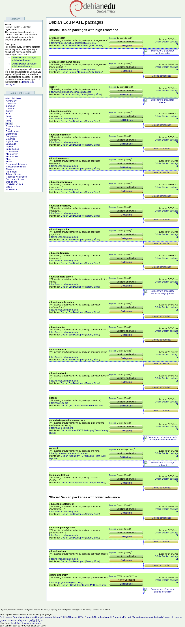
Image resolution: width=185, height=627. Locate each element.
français (40, 617)
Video (9, 187)
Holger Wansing (97, 482)
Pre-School (11, 172)
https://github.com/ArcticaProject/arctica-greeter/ (72, 43)
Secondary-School (15, 179)
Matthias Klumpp (98, 585)
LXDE (9, 118)
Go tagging (126, 45)
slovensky (170, 617)
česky (3, 617)
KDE (8, 113)
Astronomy (11, 101)
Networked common (16, 166)
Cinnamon (11, 108)
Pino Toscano (96, 405)
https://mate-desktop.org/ (61, 428)
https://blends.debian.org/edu (63, 118)
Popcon (112, 38)
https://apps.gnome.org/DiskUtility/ (66, 582)
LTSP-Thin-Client (14, 184)
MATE (9, 123)
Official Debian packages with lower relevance (24, 65)
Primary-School (13, 174)
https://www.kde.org (58, 403)
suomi (33, 617)
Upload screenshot (161, 76)
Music (9, 161)
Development (12, 131)
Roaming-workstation (16, 177)
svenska (12, 620)
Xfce (8, 129)
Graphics (10, 139)
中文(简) (31, 620)
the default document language (26, 623)
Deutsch (17, 617)
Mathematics (12, 156)
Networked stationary (16, 164)
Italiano (56, 617)
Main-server (12, 154)
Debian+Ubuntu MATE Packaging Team (80, 430)
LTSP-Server (12, 151)
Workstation (12, 189)
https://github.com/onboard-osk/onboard (68, 453)
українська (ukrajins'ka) (152, 617)
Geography (11, 136)
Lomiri (9, 116)
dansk (9, 617)
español (25, 617)
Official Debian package (166, 41)
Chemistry (11, 103)
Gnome (9, 111)
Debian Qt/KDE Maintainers (74, 405)
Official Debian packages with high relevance (24, 58)
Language (11, 144)
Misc (8, 159)
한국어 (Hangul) (86, 617)
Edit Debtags (126, 94)
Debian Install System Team (74, 482)
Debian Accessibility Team (74, 94)
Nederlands (100, 617)
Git (177, 44)
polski (109, 617)
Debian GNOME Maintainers (75, 585)
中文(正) (39, 620)
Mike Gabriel (96, 45)
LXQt (8, 121)
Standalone (11, 182)
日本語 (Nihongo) (68, 617)
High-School (12, 141)
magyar (48, 617)
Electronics (11, 134)
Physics (10, 169)
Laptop (9, 146)
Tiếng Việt (21, 620)
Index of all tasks (13, 98)
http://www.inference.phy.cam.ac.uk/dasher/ (70, 92)
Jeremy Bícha (94, 94)
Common (10, 106)
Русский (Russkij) (132, 617)
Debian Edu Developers (73, 121)
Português (118, 617)
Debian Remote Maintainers (75, 45)
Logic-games (12, 149)
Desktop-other (13, 126)
